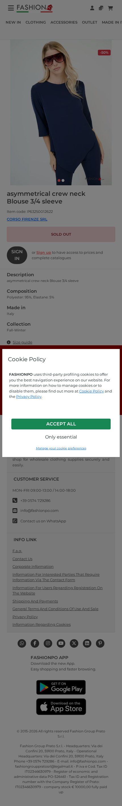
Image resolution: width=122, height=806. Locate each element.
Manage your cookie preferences (61, 448)
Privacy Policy (28, 396)
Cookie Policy (91, 391)
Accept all (61, 424)
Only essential (61, 437)
